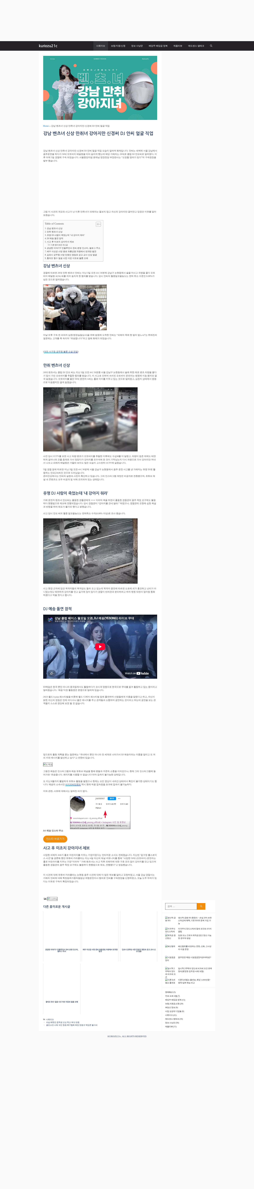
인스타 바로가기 (55, 839)
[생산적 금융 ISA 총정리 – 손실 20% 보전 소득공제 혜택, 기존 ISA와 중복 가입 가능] (170, 921)
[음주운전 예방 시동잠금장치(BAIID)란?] (170, 961)
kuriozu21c (48, 46)
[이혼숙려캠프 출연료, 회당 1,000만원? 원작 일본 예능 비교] (170, 981)
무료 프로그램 (171, 996)
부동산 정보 (170, 1007)
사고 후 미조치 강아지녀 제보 (60, 242)
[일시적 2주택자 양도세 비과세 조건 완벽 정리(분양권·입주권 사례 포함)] (170, 972)
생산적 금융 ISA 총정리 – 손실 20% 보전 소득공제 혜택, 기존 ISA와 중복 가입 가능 (195, 921)
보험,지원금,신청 (172, 1004)
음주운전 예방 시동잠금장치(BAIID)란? (194, 957)
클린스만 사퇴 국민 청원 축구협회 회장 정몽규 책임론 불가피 (71, 1025)
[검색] (201, 906)
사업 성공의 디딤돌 (173, 1011)
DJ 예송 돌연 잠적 (55, 238)
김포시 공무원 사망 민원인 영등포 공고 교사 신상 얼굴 (72, 255)
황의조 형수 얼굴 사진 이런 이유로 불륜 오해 (67, 258)
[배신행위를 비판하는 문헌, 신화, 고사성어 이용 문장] (170, 950)
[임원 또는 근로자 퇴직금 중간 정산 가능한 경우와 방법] (170, 939)
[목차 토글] (97, 224)
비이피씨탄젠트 (73, 784)
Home (46, 126)
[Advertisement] (88, 20)
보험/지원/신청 (118, 46)
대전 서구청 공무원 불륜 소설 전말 (61, 351)
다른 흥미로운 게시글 (59, 245)
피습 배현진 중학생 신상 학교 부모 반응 (62, 1022)
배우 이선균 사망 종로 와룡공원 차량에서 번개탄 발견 (71, 251)
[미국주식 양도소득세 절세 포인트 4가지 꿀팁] (170, 930)
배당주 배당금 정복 (158, 46)
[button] (211, 46)
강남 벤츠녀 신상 (54, 228)
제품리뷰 (177, 46)
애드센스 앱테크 (196, 46)
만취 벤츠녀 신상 (54, 232)
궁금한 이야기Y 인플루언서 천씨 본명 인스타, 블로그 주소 (73, 248)
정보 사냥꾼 (137, 46)
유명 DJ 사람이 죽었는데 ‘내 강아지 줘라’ (66, 235)
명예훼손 (169, 992)
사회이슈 (100, 46)
